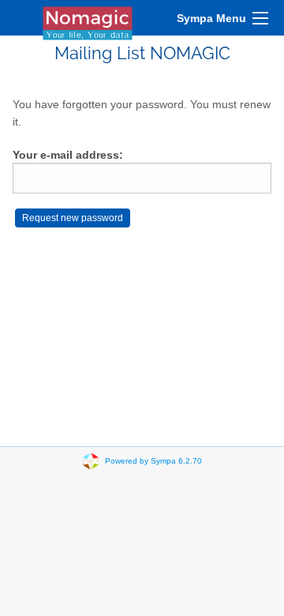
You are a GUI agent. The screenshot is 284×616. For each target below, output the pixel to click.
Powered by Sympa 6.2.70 (153, 460)
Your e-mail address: (68, 155)
